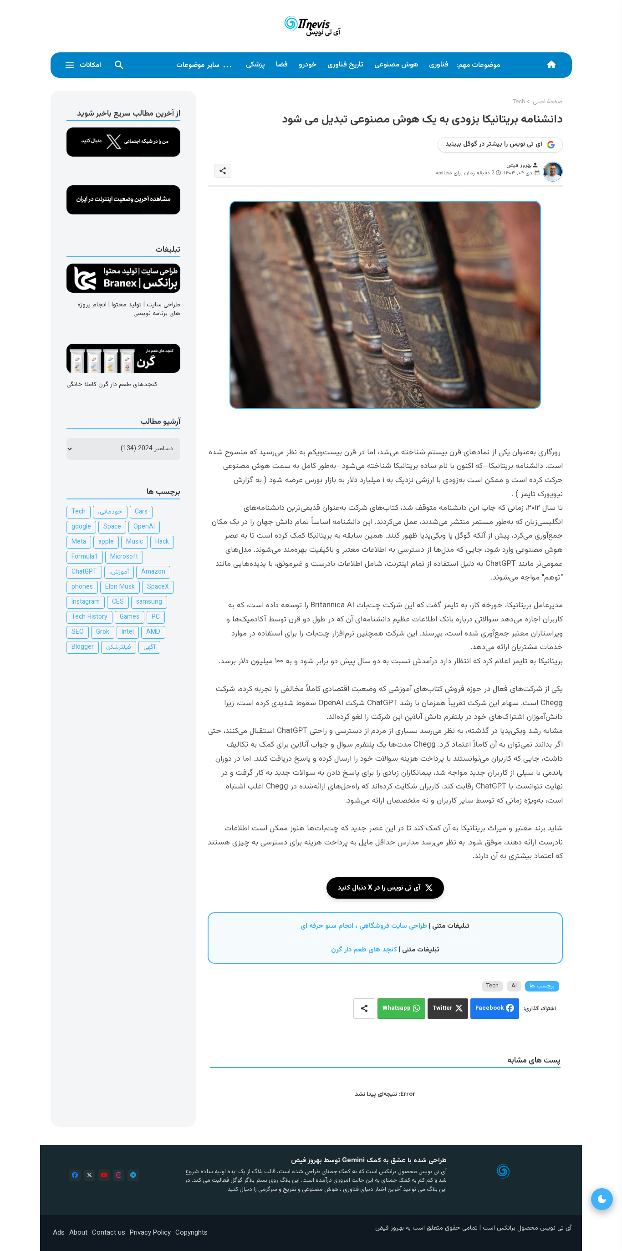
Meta (78, 542)
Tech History (89, 617)
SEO (77, 632)
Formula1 (84, 557)
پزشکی (255, 65)
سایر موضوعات (204, 65)
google (81, 527)
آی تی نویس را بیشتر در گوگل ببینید (493, 144)
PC (156, 617)
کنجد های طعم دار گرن (364, 950)
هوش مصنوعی (396, 65)
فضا (282, 65)
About (78, 1233)
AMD (153, 632)
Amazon (153, 572)
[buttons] (75, 1175)
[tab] (438, 65)
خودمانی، (110, 512)
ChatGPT (84, 572)
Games (129, 617)
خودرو (307, 65)
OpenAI (144, 527)
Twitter (443, 1008)
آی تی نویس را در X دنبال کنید (378, 888)
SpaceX (158, 587)
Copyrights (191, 1233)
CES (118, 602)
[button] (119, 65)
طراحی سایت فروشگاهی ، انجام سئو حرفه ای (364, 926)
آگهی (149, 647)
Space (112, 527)
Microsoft (124, 557)
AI (514, 986)
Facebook (489, 1008)
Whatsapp (396, 1008)
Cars (141, 512)
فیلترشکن (118, 647)
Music (134, 542)
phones (82, 587)
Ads (59, 1233)
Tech (519, 102)
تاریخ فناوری (345, 65)
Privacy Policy (150, 1233)
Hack (162, 542)
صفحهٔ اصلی (548, 102)
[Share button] (364, 1008)
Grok (102, 632)
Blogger (82, 647)
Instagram (85, 602)
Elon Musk (120, 587)
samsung (149, 602)
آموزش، (119, 572)
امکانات (90, 65)
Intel (128, 632)
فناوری (439, 65)
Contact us (108, 1233)
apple (106, 542)
